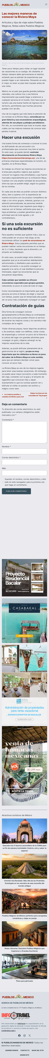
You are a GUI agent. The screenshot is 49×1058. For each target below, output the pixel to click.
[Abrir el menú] (46, 4)
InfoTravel (21, 1023)
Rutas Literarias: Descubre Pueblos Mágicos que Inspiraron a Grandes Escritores (24, 949)
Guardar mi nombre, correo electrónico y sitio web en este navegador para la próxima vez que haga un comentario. (25, 482)
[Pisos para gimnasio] (24, 967)
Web (4, 468)
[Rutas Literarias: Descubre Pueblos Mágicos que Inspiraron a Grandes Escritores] (24, 934)
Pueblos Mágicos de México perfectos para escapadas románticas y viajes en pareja (24, 917)
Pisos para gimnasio (24, 981)
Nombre (6, 446)
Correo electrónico (11, 457)
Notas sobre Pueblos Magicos (28, 25)
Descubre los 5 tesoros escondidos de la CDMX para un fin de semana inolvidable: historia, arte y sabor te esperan (24, 848)
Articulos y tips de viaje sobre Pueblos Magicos (16, 63)
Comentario (8, 420)
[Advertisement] (24, 528)
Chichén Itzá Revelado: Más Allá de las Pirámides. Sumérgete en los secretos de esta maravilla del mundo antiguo (24, 883)
